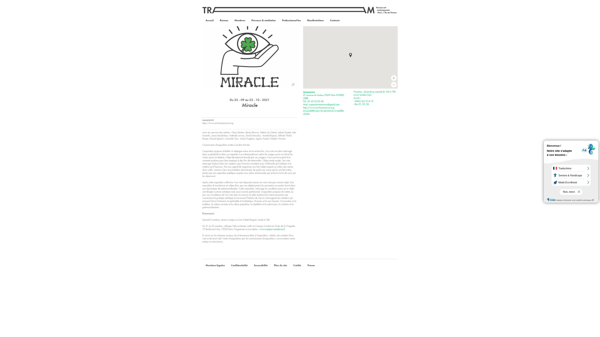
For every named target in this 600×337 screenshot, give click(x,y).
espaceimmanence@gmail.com (324, 104)
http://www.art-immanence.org (217, 123)
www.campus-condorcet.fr (272, 229)
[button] (350, 55)
